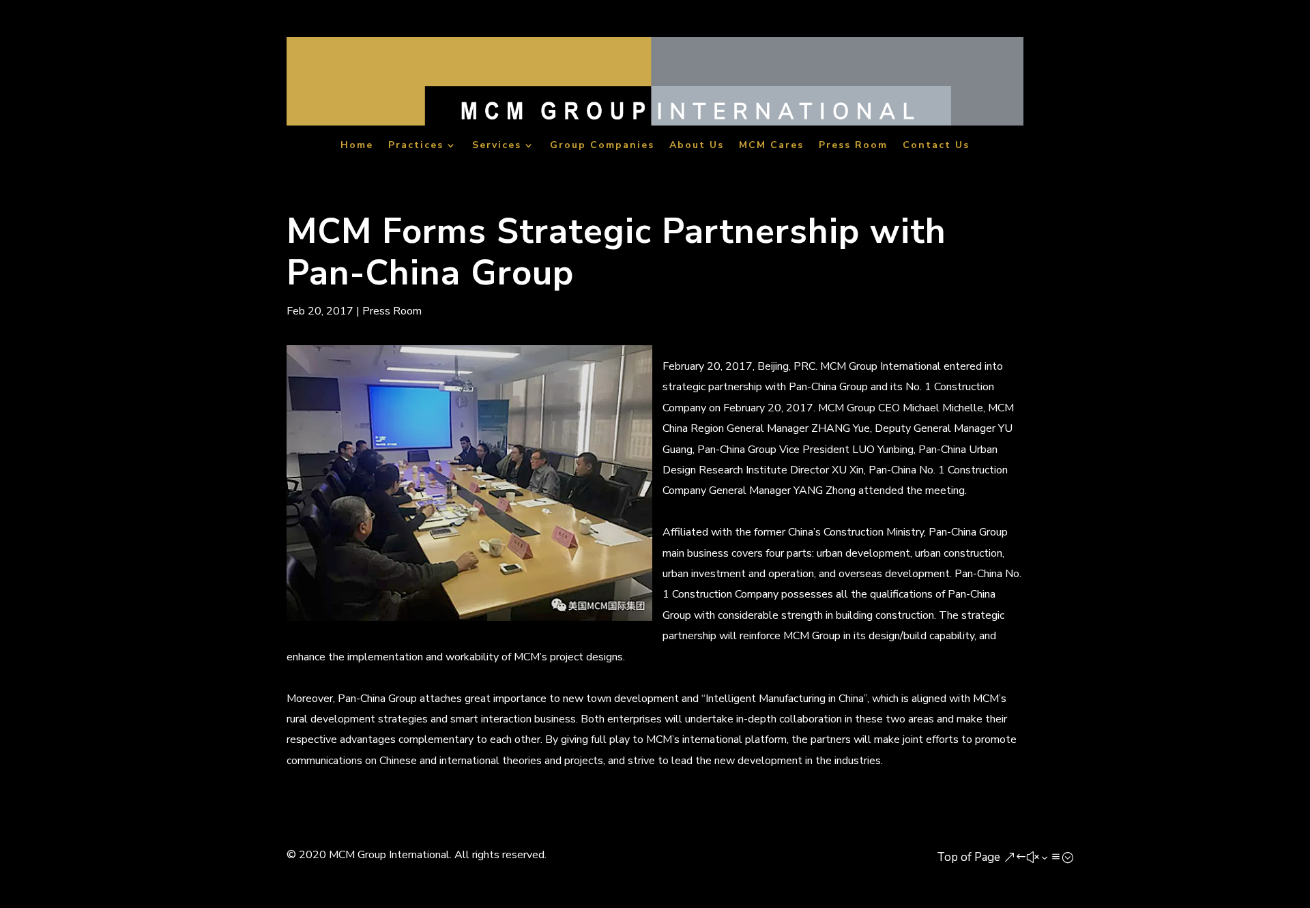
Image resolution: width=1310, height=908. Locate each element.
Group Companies (602, 146)
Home (356, 146)
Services (496, 146)
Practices (415, 146)
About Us (696, 146)
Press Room (853, 146)
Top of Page (968, 857)
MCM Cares (771, 146)
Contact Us (936, 146)
